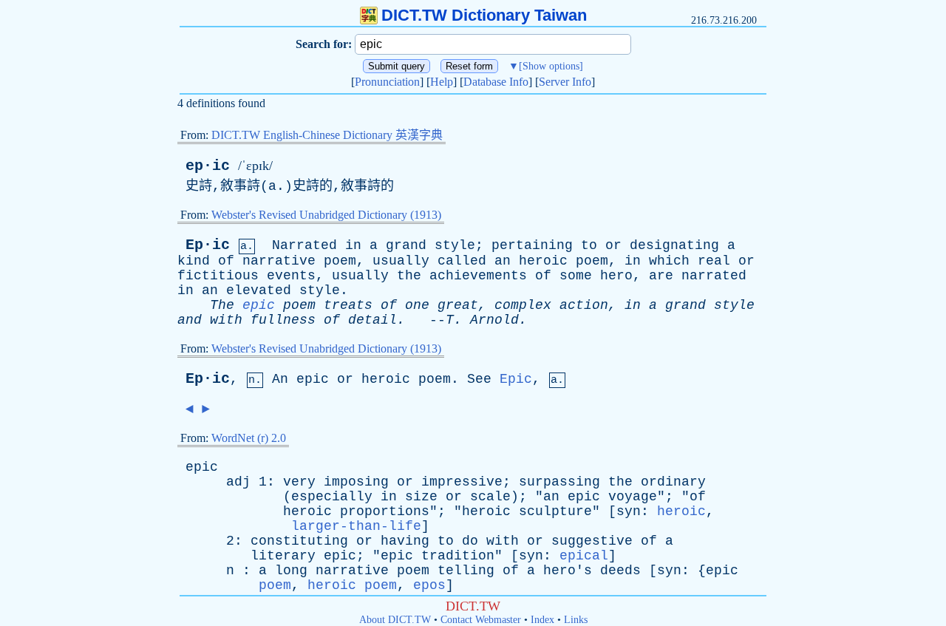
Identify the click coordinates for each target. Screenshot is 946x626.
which (669, 261)
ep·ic (208, 165)
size (421, 496)
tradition (457, 555)
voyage (632, 496)
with (226, 320)
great (458, 305)
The (222, 305)
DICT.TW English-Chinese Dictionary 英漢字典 (327, 135)
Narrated (304, 245)
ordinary (673, 481)
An (280, 379)
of (226, 261)
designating (674, 245)
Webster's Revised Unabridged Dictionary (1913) (326, 214)
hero (616, 275)
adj (238, 481)
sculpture (555, 511)
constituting (299, 541)
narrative (279, 261)
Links (576, 619)
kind (193, 261)
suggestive (592, 541)
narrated (713, 275)
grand (406, 245)
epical (583, 555)
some (575, 275)
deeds (620, 570)
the (409, 275)
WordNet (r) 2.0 (248, 438)
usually (400, 261)
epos (429, 585)
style (455, 245)
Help (441, 81)
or (613, 245)
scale (490, 496)
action (583, 305)
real (714, 261)
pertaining (532, 245)
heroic (543, 261)
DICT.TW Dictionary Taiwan (484, 15)
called (462, 261)
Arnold (494, 320)
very (299, 481)
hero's (567, 570)
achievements (478, 275)
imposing (356, 481)
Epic (516, 379)
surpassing (559, 481)
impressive (462, 481)
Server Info (565, 81)
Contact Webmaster (480, 619)
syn (628, 511)
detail (372, 320)
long (291, 570)
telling (466, 570)
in (353, 245)
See (479, 379)
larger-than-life (356, 526)
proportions (384, 511)
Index (542, 619)
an (502, 261)
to (589, 245)
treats (348, 305)
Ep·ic (208, 245)
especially (331, 496)
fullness (283, 320)
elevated (258, 290)
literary (283, 555)
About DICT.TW (395, 619)
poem (340, 261)
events (291, 275)
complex (522, 305)
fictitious (218, 275)
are (661, 275)
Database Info (495, 81)
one (417, 305)
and (189, 320)
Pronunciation (387, 81)
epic (258, 305)
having (405, 541)
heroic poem (352, 585)
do (470, 541)
